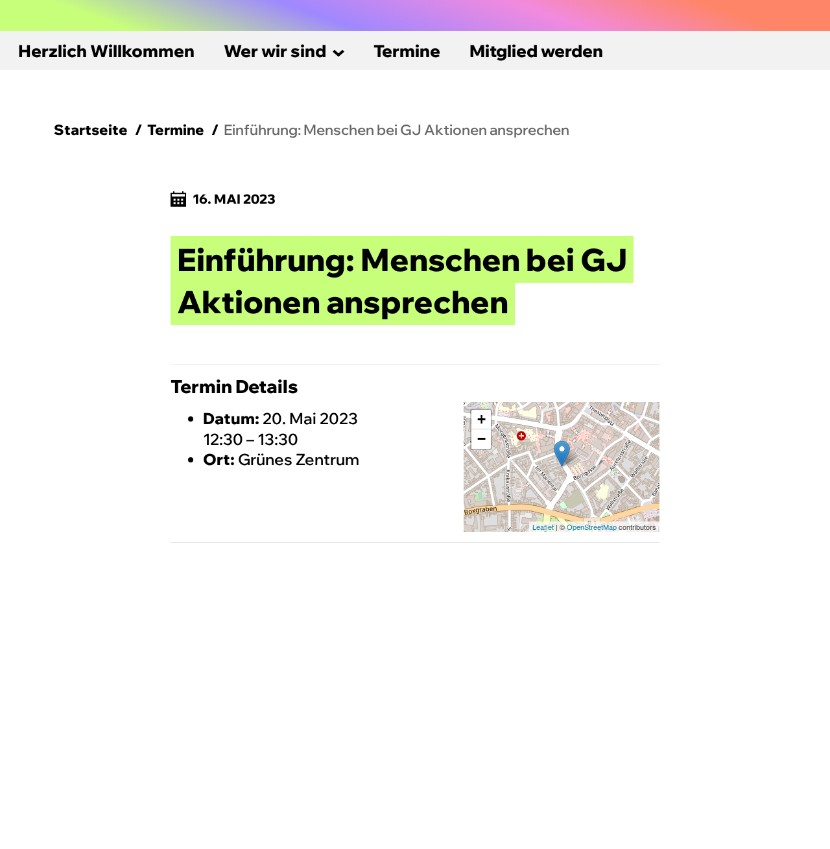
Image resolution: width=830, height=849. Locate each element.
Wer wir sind (275, 51)
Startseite (91, 130)
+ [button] (481, 419)
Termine (407, 51)
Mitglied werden (536, 51)
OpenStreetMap (592, 526)
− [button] (481, 439)
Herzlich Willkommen (106, 51)
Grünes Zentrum (298, 459)
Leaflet (543, 526)
